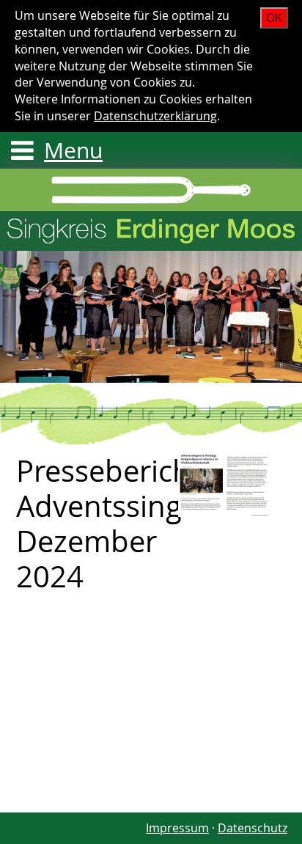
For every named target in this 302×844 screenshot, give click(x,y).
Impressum (177, 828)
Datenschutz (252, 828)
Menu (73, 150)
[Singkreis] (225, 484)
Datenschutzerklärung (155, 116)
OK (274, 18)
